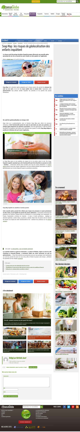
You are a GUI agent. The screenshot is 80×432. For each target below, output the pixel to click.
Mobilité (52, 14)
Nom (4, 388)
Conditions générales (5, 416)
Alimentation (5, 14)
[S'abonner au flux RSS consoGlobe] (77, 406)
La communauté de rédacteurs (42, 410)
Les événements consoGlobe (42, 418)
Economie (30, 40)
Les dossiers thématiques (41, 416)
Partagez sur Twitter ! (26, 82)
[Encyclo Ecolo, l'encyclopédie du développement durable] (41, 427)
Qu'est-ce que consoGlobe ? (7, 410)
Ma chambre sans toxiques (61, 369)
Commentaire (6, 376)
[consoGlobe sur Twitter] (68, 406)
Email (4, 391)
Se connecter (35, 1)
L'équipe (3, 412)
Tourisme (47, 14)
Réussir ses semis (59, 278)
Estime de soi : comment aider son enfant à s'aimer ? (17, 269)
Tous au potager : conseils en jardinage (64, 291)
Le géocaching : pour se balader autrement (22, 249)
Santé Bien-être (16, 14)
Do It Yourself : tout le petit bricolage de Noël (65, 346)
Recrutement (38, 415)
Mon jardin (26, 14)
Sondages (60, 40)
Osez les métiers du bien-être (61, 354)
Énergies (58, 14)
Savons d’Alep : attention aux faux (62, 245)
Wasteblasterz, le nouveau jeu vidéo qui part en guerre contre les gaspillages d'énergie (25, 267)
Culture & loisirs (21, 40)
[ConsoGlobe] (10, 7)
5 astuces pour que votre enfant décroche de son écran (17, 265)
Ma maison (21, 14)
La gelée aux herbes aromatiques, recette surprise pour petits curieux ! (64, 217)
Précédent (51, 67)
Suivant (3, 67)
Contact (3, 413)
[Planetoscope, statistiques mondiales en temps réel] (19, 427)
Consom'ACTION (63, 14)
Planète (45, 40)
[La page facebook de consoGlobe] (64, 406)
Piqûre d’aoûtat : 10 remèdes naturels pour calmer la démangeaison (64, 259)
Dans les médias (39, 413)
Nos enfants (32, 14)
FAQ (2, 415)
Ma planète (40, 14)
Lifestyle (38, 40)
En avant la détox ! (59, 318)
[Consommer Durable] (30, 427)
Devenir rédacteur (14, 363)
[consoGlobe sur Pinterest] (73, 406)
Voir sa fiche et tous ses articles (17, 361)
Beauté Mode (10, 14)
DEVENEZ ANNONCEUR (25, 422)
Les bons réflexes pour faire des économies (65, 305)
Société (52, 40)
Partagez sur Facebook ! (11, 82)
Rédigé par (17, 358)
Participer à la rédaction (41, 412)
